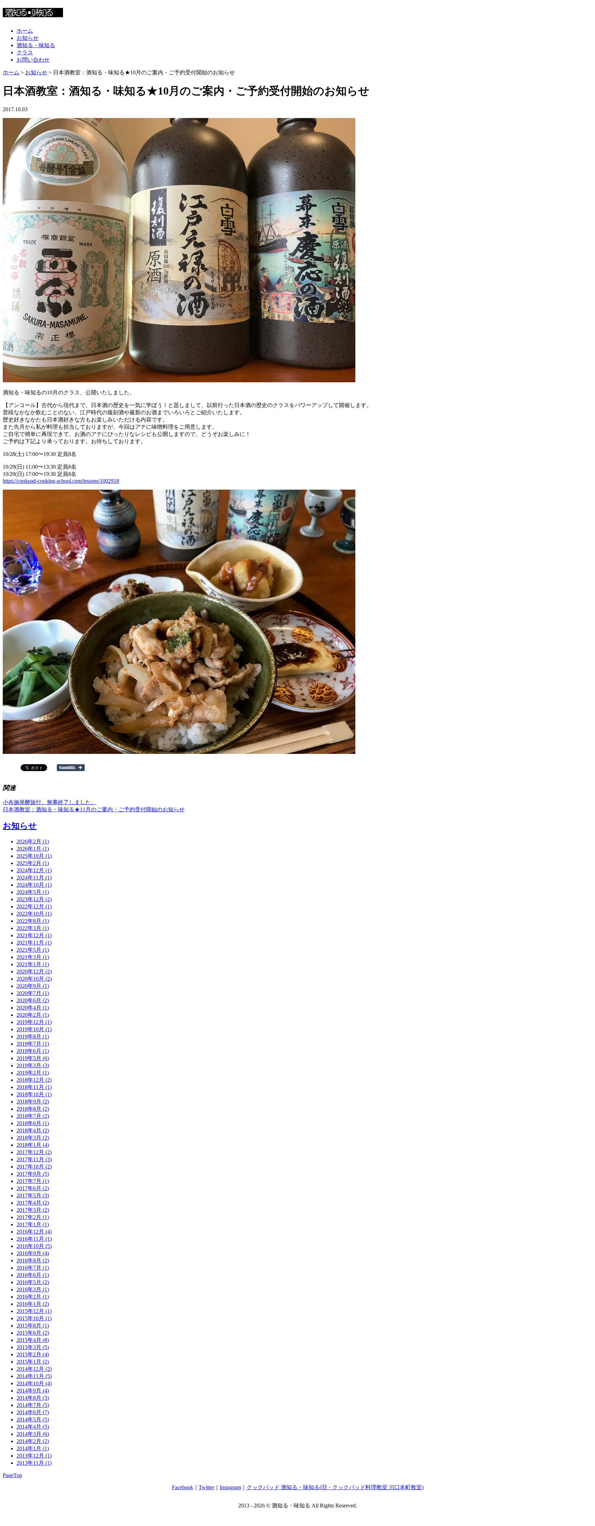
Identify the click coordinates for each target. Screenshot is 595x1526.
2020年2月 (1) (33, 1015)
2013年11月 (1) (34, 1463)
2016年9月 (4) (33, 1253)
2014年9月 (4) (33, 1391)
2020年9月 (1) (33, 986)
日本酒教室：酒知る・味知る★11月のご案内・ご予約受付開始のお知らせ (94, 809)
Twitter (206, 1487)
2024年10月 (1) (34, 885)
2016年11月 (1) (34, 1239)
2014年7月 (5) (33, 1405)
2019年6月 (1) (33, 1051)
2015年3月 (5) (33, 1347)
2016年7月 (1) (33, 1268)
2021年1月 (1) (33, 964)
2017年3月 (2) (33, 1210)
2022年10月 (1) (34, 914)
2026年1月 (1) (33, 849)
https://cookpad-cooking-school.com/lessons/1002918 (61, 481)
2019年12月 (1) (34, 1022)
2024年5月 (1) (33, 892)
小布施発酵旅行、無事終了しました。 (49, 802)
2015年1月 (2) (33, 1362)
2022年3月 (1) (33, 928)
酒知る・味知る (36, 45)
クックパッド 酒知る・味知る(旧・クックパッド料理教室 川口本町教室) (335, 1487)
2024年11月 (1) (34, 878)
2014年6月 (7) (33, 1412)
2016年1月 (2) (33, 1304)
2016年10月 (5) (34, 1246)
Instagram (230, 1487)
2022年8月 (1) (33, 921)
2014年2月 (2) (33, 1441)
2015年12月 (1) (34, 1311)
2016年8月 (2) (33, 1260)
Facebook (182, 1487)
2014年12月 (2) (34, 1369)
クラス (25, 52)
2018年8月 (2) (33, 1109)
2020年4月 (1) (33, 1008)
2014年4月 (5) (33, 1427)
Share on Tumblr (71, 767)
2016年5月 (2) (33, 1282)
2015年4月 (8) (33, 1340)
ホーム (25, 31)
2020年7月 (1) (33, 993)
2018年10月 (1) (34, 1094)
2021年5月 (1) (33, 950)
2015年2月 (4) (33, 1354)
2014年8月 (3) (33, 1398)
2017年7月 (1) (33, 1181)
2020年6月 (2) (33, 1000)
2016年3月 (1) (33, 1289)
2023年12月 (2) (34, 899)
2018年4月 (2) (33, 1130)
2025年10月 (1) (34, 856)
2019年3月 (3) (33, 1065)
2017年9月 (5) (33, 1174)
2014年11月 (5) (34, 1376)
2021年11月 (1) (34, 943)
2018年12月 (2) (34, 1080)
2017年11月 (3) (34, 1159)
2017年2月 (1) (33, 1217)
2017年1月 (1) (33, 1224)
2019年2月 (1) (33, 1073)
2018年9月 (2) (33, 1102)
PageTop (12, 1475)
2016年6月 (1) (33, 1275)
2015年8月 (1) (33, 1325)
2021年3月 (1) (33, 957)
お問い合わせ (33, 60)
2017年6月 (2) (33, 1188)
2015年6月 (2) (33, 1333)
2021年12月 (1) (34, 935)
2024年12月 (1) (34, 870)
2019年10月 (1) (34, 1029)
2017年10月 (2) (34, 1167)
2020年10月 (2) (34, 979)
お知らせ (28, 38)
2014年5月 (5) (33, 1419)
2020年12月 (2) (34, 971)
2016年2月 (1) (33, 1297)
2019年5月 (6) (33, 1058)
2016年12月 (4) (34, 1232)
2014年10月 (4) (34, 1383)
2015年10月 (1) (34, 1318)
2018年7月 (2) (33, 1116)
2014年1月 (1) (33, 1448)
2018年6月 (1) (33, 1123)
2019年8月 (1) (33, 1036)
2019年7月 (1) (33, 1044)
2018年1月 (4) (33, 1145)
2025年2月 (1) (33, 863)
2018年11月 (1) (34, 1087)
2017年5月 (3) (33, 1195)
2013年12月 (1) (34, 1456)
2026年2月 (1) (33, 841)
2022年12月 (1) (34, 906)
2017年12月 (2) (34, 1152)
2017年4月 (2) (33, 1203)
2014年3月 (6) (33, 1434)
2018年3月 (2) (33, 1138)
